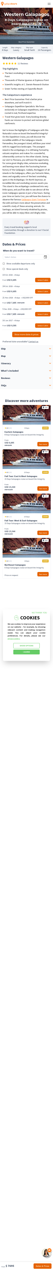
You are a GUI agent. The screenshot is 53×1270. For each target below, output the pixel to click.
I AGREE (26, 652)
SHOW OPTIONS (26, 646)
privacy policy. (14, 638)
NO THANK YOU (39, 613)
